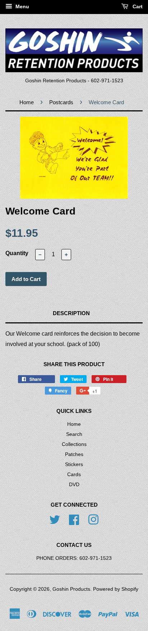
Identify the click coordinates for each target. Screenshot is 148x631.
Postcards (61, 102)
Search (74, 434)
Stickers (74, 464)
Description (71, 313)
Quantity (16, 253)
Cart (137, 6)
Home (26, 102)
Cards (74, 474)
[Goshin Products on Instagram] (93, 519)
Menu (21, 6)
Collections (74, 444)
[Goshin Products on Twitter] (54, 519)
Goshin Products (71, 589)
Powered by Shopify (115, 589)
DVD (74, 484)
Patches (74, 454)
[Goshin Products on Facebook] (74, 519)
